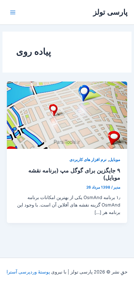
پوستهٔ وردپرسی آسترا (28, 272)
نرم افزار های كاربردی (88, 159)
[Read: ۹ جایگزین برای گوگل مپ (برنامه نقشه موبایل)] (67, 115)
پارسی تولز (110, 11)
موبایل (114, 159)
